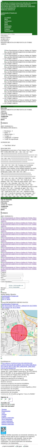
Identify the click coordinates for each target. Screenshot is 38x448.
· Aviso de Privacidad (7, 395)
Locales (4, 416)
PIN (2, 278)
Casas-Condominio (7, 421)
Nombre (3, 274)
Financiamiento (8, 31)
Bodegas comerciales (8, 424)
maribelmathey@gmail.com (9, 13)
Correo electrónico (6, 281)
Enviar (3, 289)
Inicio (6, 19)
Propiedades (8, 26)
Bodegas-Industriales (8, 422)
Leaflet (20, 355)
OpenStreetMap (27, 355)
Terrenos (4, 409)
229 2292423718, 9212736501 (11, 307)
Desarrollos (7, 27)
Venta (6, 22)
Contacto (7, 29)
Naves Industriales (7, 419)
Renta (6, 24)
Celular (3, 280)
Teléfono (3, 276)
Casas (3, 412)
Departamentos (6, 411)
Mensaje (3, 288)
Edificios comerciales (8, 417)
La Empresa (7, 21)
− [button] (3, 315)
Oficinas (4, 414)
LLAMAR (7, 17)
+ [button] (3, 312)
